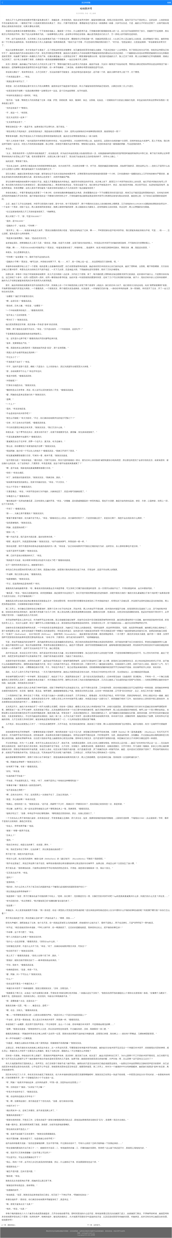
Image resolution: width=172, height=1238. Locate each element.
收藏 (169, 3)
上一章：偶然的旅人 (8, 1225)
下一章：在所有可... (94, 1225)
